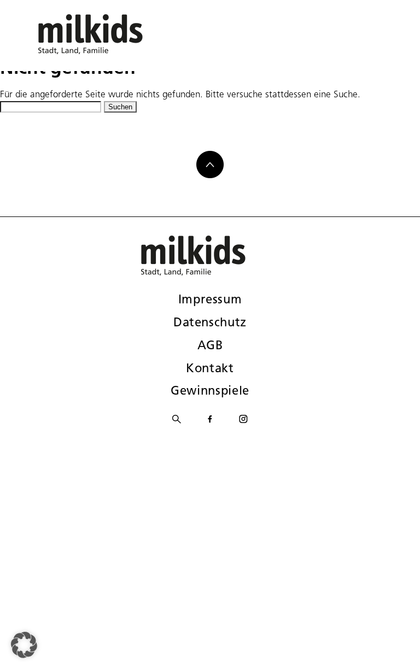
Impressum (210, 299)
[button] (24, 645)
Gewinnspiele (210, 390)
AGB (210, 345)
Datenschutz (210, 322)
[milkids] (107, 34)
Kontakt (210, 367)
